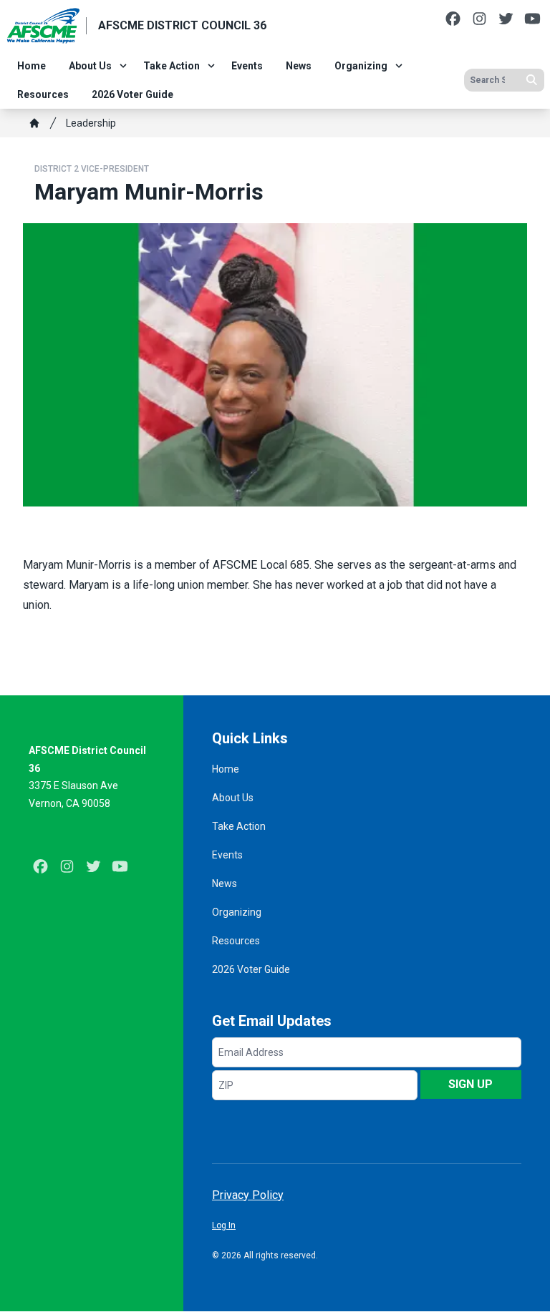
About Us (90, 66)
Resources (43, 94)
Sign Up (470, 1084)
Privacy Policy (248, 1195)
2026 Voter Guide (132, 94)
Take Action (171, 66)
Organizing (360, 66)
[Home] (34, 123)
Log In (224, 1225)
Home (31, 66)
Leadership (91, 123)
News (299, 66)
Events (247, 66)
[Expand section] (123, 66)
